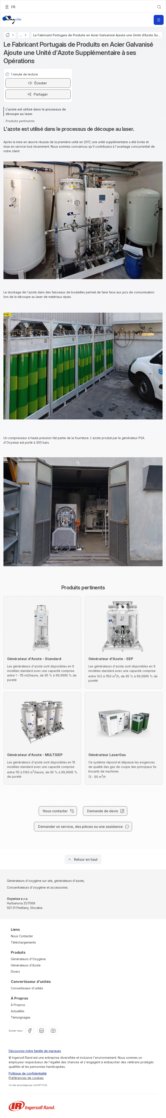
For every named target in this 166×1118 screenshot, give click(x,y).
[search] (159, 7)
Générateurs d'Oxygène (28, 959)
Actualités (17, 1011)
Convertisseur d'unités (27, 988)
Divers (15, 971)
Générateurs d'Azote (26, 965)
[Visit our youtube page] (53, 1031)
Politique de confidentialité (28, 1073)
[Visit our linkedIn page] (41, 1031)
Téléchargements (23, 942)
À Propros (18, 1005)
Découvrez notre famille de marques (35, 1051)
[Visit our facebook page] (30, 1031)
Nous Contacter (22, 936)
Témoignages (20, 1017)
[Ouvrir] (159, 20)
